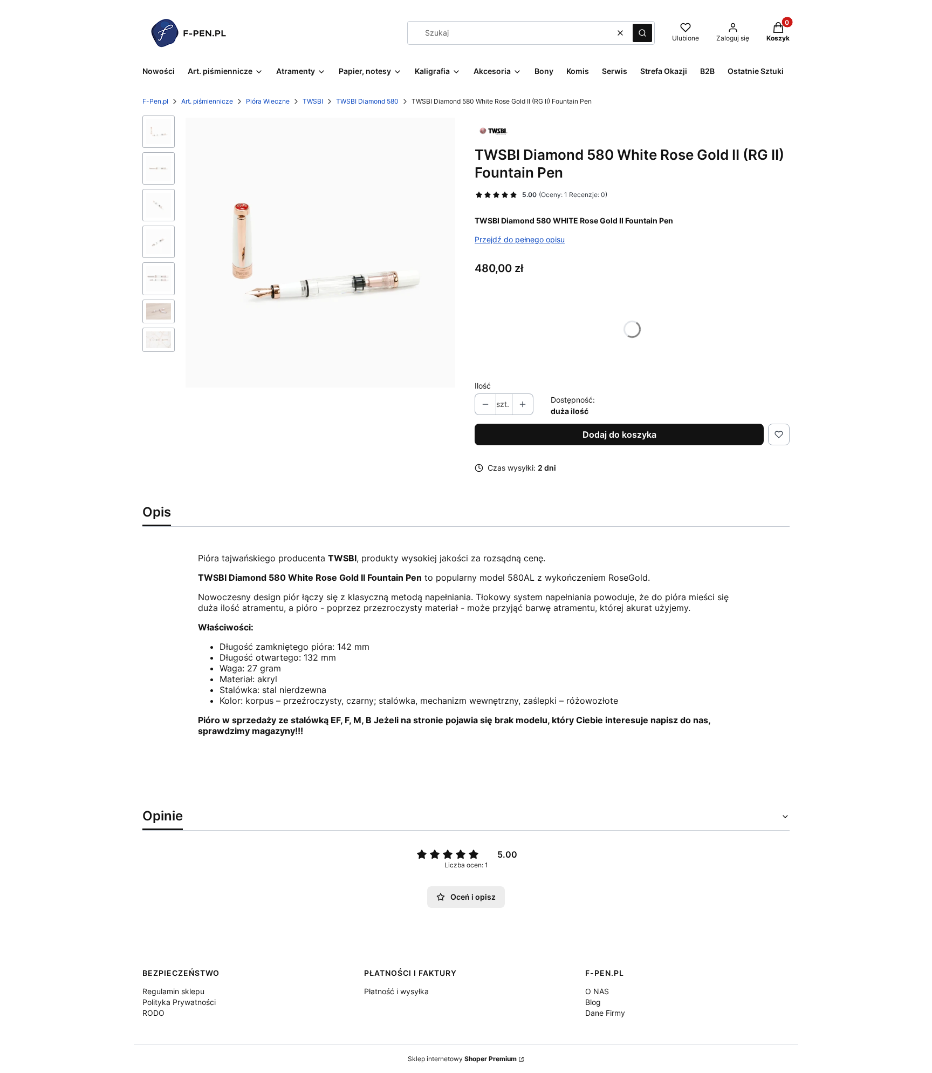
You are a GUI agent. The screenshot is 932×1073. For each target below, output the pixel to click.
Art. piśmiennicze (207, 101)
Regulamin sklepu (173, 991)
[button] (642, 33)
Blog (593, 1002)
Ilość (483, 385)
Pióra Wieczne (268, 101)
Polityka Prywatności (179, 1002)
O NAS (597, 991)
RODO (153, 1012)
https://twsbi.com (234, 789)
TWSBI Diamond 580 (367, 101)
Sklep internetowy (462, 1059)
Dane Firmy (605, 1012)
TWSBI (313, 101)
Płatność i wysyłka (396, 991)
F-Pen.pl (155, 101)
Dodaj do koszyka (619, 434)
